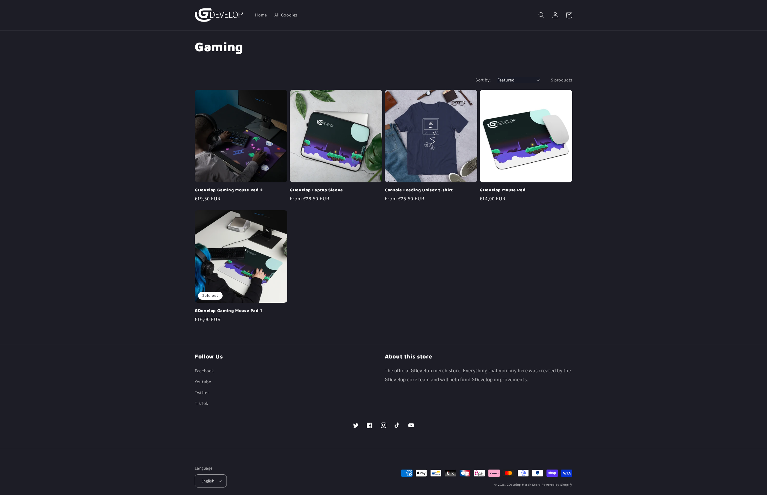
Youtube (203, 382)
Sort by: (483, 80)
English (207, 481)
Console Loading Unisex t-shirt (419, 189)
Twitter (202, 392)
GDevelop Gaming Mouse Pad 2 (229, 189)
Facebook (204, 370)
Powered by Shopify (557, 484)
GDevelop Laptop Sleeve (316, 189)
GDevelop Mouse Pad (503, 189)
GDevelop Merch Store (523, 484)
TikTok (201, 403)
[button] (541, 15)
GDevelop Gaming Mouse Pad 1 (228, 310)
